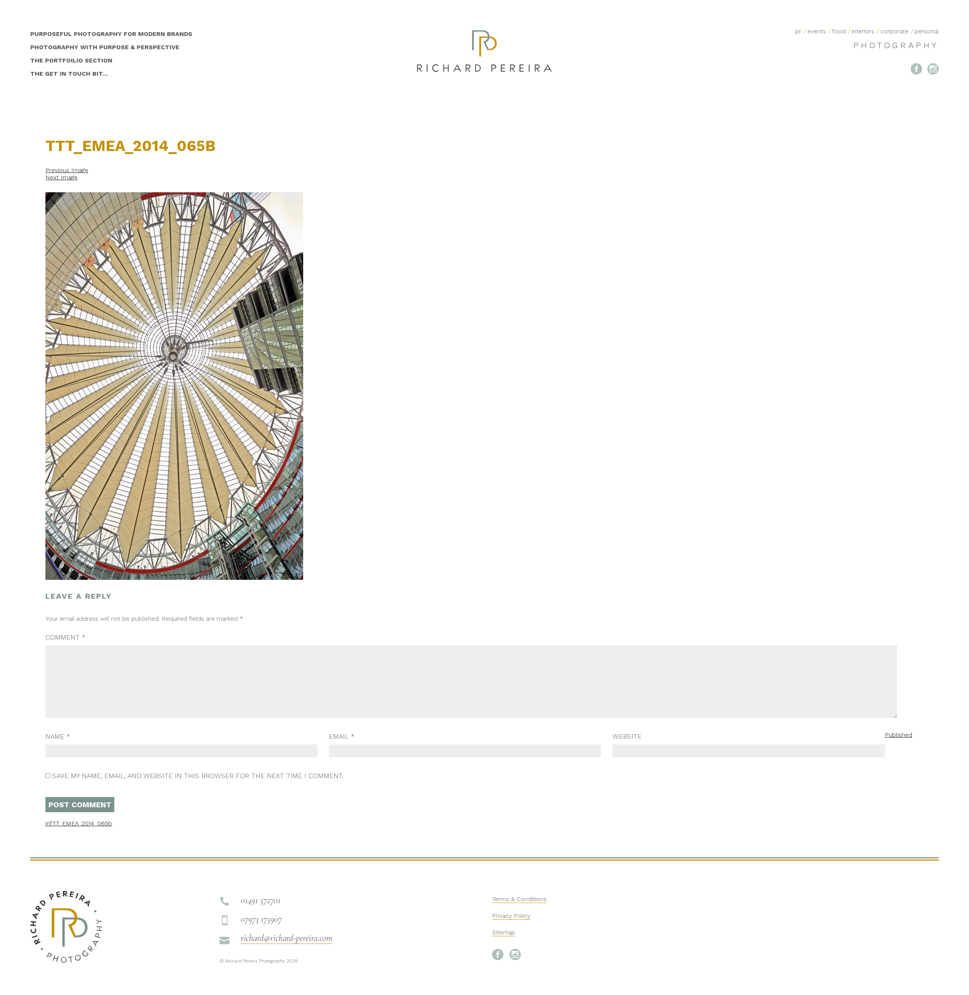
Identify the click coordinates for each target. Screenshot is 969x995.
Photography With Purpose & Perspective (104, 47)
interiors (863, 31)
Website (627, 736)
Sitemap (503, 932)
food (839, 31)
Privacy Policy (511, 915)
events (816, 31)
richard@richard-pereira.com (286, 938)
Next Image (61, 177)
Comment (65, 637)
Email (341, 736)
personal (926, 31)
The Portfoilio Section (71, 60)
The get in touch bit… (69, 73)
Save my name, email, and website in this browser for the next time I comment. (197, 776)
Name (57, 736)
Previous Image (66, 170)
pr (798, 31)
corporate (894, 31)
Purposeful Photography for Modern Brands (111, 33)
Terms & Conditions (519, 899)
